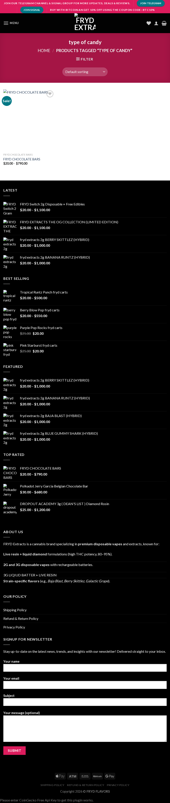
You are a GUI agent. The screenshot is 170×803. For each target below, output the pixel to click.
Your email (11, 678)
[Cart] (164, 23)
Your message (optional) (21, 713)
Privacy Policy (14, 627)
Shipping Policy (15, 610)
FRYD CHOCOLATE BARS (21, 159)
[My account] (156, 23)
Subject (9, 696)
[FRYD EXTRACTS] (85, 23)
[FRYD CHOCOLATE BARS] (29, 120)
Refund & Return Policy (20, 618)
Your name (11, 661)
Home (44, 50)
